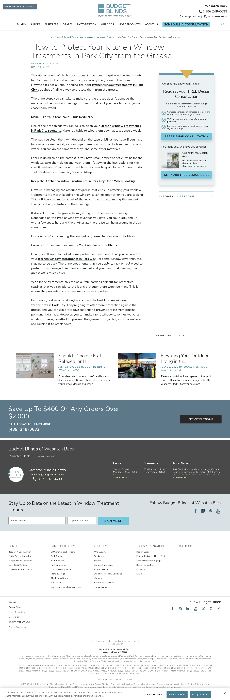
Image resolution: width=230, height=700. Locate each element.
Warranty (98, 578)
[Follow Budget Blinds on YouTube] (218, 511)
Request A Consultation (19, 552)
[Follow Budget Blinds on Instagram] (180, 609)
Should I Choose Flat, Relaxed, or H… (80, 359)
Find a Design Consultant (20, 556)
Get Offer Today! (200, 419)
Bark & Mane (57, 556)
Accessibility (14, 617)
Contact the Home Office (19, 569)
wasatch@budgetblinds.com (47, 474)
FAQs (139, 573)
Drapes (67, 24)
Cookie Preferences (17, 627)
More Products (129, 24)
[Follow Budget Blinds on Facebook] (195, 511)
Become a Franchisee (103, 582)
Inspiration (185, 196)
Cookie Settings (153, 694)
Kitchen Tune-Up (58, 565)
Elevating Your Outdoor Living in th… (185, 359)
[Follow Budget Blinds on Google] (203, 511)
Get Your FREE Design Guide (186, 175)
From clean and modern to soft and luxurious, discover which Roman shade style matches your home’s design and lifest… (84, 380)
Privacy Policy (14, 607)
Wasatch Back (216, 6)
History (97, 560)
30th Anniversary (101, 569)
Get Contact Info (216, 16)
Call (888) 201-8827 (17, 565)
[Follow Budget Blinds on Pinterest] (210, 511)
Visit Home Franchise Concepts (66, 587)
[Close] (224, 693)
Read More (121, 477)
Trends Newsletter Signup (148, 560)
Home (52, 37)
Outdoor (107, 24)
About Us (151, 24)
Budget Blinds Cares (103, 565)
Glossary (140, 569)
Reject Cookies (177, 694)
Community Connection (96, 37)
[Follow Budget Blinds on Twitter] (203, 609)
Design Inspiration (145, 565)
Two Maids (56, 582)
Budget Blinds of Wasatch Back (70, 37)
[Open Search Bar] (222, 24)
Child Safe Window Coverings (108, 573)
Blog (110, 37)
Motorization (86, 24)
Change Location (45, 456)
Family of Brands (63, 546)
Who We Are (100, 552)
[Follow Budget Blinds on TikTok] (219, 609)
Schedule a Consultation (186, 24)
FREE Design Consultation (186, 136)
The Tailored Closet (60, 578)
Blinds (21, 24)
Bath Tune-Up (57, 560)
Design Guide (142, 552)
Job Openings (100, 587)
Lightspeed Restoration (62, 569)
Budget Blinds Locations (20, 560)
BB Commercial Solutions (63, 552)
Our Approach (100, 556)
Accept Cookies (200, 694)
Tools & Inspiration (150, 546)
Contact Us (16, 546)
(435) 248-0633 (215, 11)
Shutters (51, 24)
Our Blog (185, 546)
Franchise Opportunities (19, 6)
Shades (35, 24)
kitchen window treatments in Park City (66, 259)
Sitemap (12, 602)
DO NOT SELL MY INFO (19, 622)
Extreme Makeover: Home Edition (151, 556)
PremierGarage (58, 573)
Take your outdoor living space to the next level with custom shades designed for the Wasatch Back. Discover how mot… (186, 380)
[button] (190, 16)
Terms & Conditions (17, 612)
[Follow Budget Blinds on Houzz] (188, 609)
